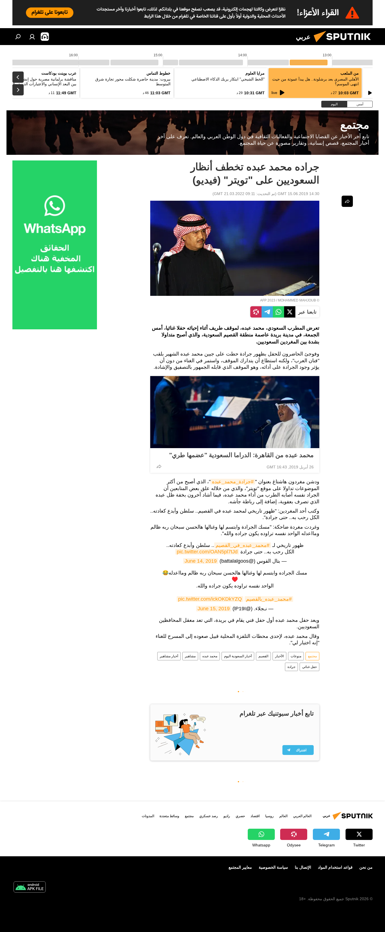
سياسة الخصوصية (273, 867)
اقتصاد (255, 816)
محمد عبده (209, 656)
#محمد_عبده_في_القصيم (242, 545)
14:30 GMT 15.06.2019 (298, 193)
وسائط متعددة (169, 816)
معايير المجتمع (240, 867)
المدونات (148, 816)
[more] (159, 466)
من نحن (366, 867)
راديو (227, 816)
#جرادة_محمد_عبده (233, 481)
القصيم (263, 656)
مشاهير (190, 656)
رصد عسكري (208, 816)
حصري (240, 816)
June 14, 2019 (201, 561)
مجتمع (312, 656)
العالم (283, 816)
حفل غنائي (309, 667)
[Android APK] (29, 887)
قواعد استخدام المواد (335, 867)
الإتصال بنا (303, 867)
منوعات (296, 656)
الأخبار (279, 656)
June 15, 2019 (214, 608)
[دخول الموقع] (32, 36)
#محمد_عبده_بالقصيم (269, 599)
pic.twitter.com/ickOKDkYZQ (210, 599)
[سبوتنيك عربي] (344, 43)
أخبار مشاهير (169, 656)
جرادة (291, 667)
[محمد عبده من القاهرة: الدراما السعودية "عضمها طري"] (234, 412)
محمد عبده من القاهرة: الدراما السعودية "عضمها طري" (241, 455)
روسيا (269, 816)
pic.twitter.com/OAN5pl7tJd (207, 552)
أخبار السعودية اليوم (238, 656)
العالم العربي (302, 816)
